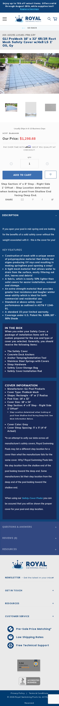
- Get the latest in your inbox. (29, 577)
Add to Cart (22, 175)
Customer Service (17, 616)
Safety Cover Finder (32, 498)
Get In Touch (13, 590)
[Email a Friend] (22, 199)
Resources (9, 549)
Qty (29, 157)
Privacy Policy (18, 693)
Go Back (32, 28)
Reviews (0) (9, 538)
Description (10, 215)
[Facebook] (42, 199)
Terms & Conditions (38, 693)
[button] (5, 78)
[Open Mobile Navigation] (4, 19)
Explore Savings (29, 9)
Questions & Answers (17, 526)
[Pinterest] (33, 199)
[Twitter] (52, 199)
